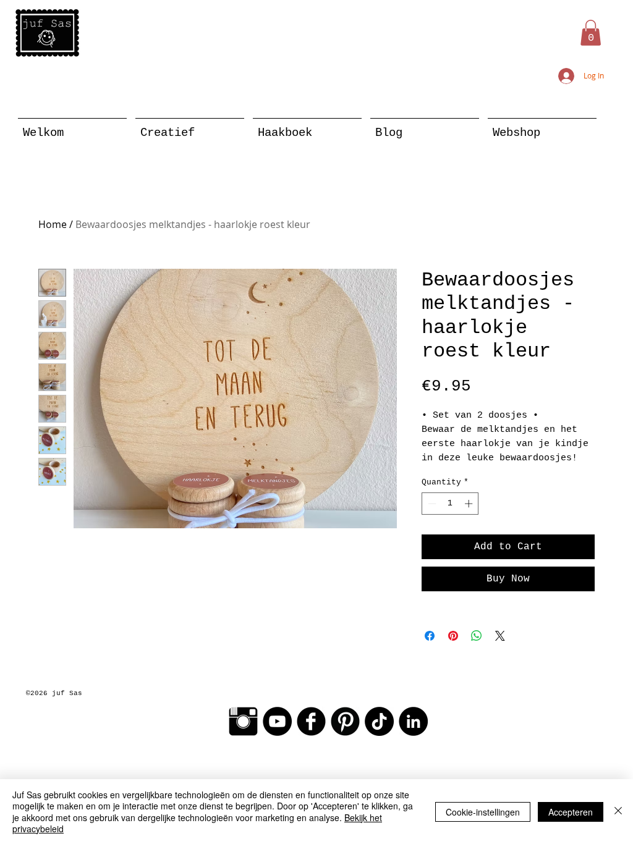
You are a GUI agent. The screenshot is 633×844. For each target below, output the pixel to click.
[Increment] (469, 503)
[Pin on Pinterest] (453, 635)
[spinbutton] (450, 503)
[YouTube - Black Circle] (277, 721)
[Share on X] (500, 635)
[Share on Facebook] (429, 635)
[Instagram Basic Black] (243, 721)
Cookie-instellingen (483, 812)
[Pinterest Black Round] (345, 721)
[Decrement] (430, 503)
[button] (590, 33)
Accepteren (570, 812)
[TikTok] (379, 721)
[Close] (618, 811)
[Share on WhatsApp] (476, 635)
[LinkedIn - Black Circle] (413, 721)
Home (52, 224)
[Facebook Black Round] (311, 721)
